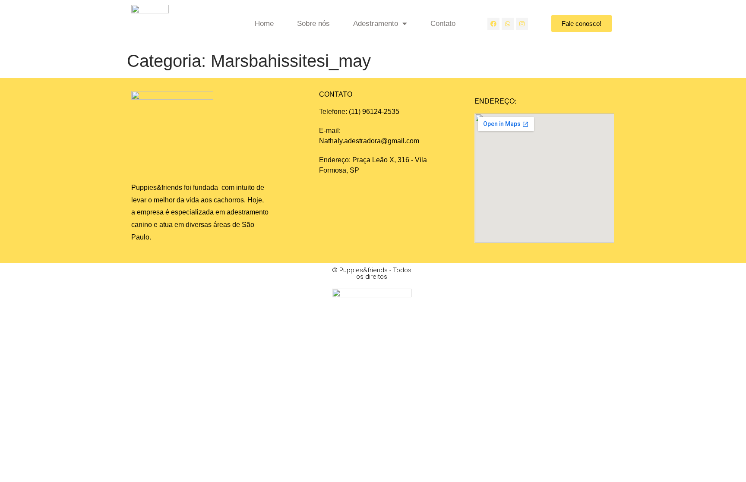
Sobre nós (313, 23)
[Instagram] (522, 24)
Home (264, 23)
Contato (442, 23)
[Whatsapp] (508, 24)
